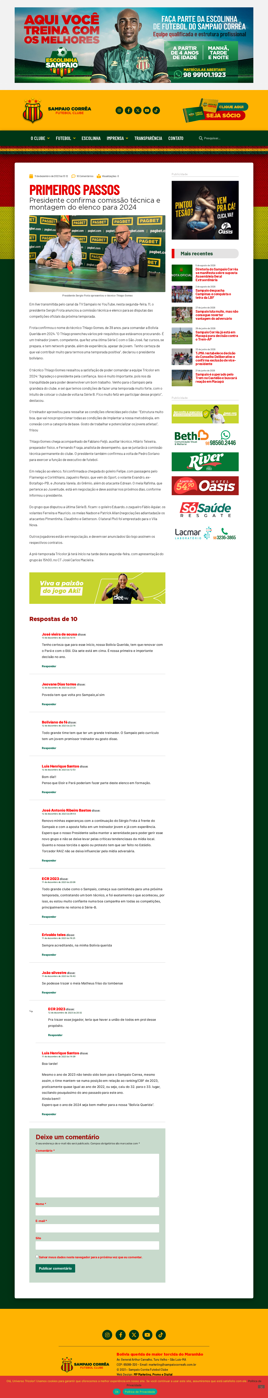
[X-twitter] (138, 110)
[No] (261, 1387)
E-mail (41, 1220)
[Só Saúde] (205, 521)
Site (38, 1238)
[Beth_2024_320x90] (205, 449)
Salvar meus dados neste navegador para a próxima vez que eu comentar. (90, 1257)
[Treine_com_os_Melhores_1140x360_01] (134, 82)
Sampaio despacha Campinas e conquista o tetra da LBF (213, 293)
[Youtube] (147, 110)
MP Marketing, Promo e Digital (153, 1374)
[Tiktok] (156, 110)
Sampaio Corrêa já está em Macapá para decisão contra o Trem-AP (217, 335)
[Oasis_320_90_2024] (205, 497)
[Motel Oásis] (205, 238)
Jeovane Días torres (59, 684)
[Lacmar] (205, 545)
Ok (117, 1391)
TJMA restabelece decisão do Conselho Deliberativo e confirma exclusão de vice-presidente (216, 358)
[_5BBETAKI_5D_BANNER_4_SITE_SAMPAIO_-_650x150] (97, 606)
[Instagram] (119, 110)
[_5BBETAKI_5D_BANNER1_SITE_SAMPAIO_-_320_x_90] (205, 425)
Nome (41, 1203)
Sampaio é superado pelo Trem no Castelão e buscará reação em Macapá (216, 377)
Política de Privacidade (140, 1391)
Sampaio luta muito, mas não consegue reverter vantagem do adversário (217, 314)
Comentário (45, 1150)
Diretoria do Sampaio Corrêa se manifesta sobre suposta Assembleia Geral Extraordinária (217, 274)
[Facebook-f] (128, 110)
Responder (49, 666)
